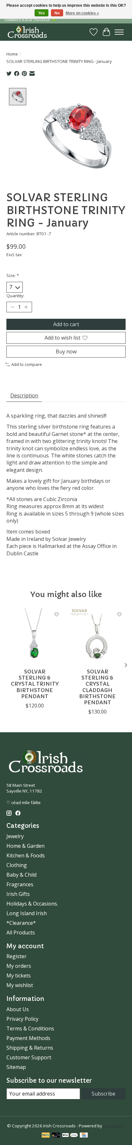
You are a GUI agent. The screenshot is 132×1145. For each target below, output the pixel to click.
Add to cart (66, 324)
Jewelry (15, 836)
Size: (12, 275)
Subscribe (103, 1093)
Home (12, 54)
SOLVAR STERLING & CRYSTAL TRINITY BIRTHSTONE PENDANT (35, 683)
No (57, 13)
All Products (20, 932)
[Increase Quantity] (26, 307)
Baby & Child (21, 874)
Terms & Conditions (30, 1028)
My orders (18, 965)
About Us (17, 1009)
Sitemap (16, 1067)
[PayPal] (46, 1135)
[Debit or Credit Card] (56, 1135)
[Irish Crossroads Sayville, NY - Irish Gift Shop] (27, 32)
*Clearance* (21, 922)
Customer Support (28, 1057)
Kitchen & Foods (25, 855)
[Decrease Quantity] (12, 307)
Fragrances (19, 884)
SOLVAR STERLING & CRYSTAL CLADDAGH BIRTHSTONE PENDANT (97, 687)
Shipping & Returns (29, 1047)
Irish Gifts (18, 894)
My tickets (18, 975)
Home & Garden (25, 845)
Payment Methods (28, 1038)
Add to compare (26, 364)
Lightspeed (114, 1126)
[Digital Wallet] (70, 1135)
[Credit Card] (84, 1135)
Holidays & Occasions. (32, 903)
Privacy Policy (22, 1018)
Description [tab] (24, 395)
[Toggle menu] (119, 32)
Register (16, 956)
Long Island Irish (26, 913)
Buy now (66, 351)
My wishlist (19, 985)
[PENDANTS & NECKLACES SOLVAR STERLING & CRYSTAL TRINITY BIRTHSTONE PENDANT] (34, 636)
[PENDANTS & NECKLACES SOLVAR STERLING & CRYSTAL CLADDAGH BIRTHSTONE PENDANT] (97, 636)
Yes (41, 13)
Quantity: (15, 296)
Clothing (16, 865)
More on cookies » (82, 13)
